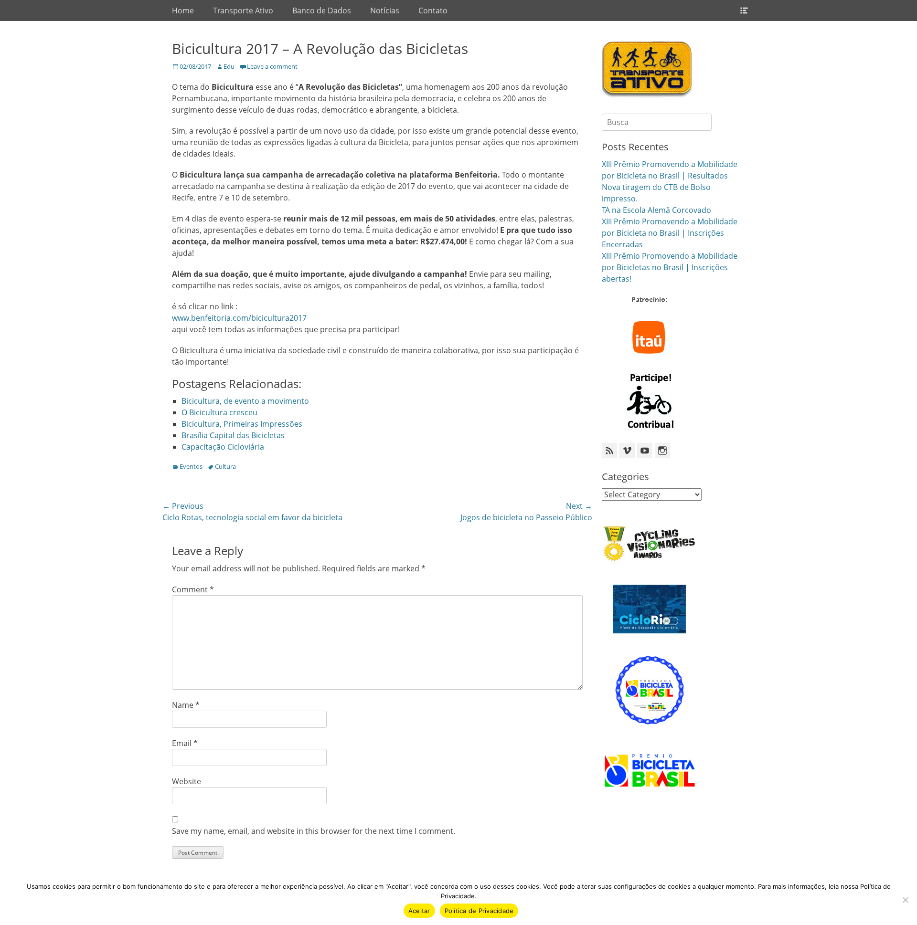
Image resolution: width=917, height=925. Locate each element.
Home (183, 10)
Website (186, 781)
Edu (229, 66)
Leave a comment (272, 66)
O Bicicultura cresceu (219, 412)
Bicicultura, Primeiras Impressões (241, 424)
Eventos (191, 466)
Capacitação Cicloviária (222, 446)
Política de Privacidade (479, 910)
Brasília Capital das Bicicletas (233, 435)
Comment (193, 589)
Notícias (384, 10)
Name (186, 705)
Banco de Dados (321, 10)
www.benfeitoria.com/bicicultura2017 (239, 318)
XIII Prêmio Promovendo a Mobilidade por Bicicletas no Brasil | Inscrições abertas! (669, 267)
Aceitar (419, 910)
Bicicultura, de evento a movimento (245, 401)
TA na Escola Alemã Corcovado (656, 210)
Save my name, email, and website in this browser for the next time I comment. (313, 831)
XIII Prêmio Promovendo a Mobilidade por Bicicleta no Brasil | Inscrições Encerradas (669, 233)
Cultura (225, 466)
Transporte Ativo (243, 10)
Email (185, 743)
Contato (433, 10)
